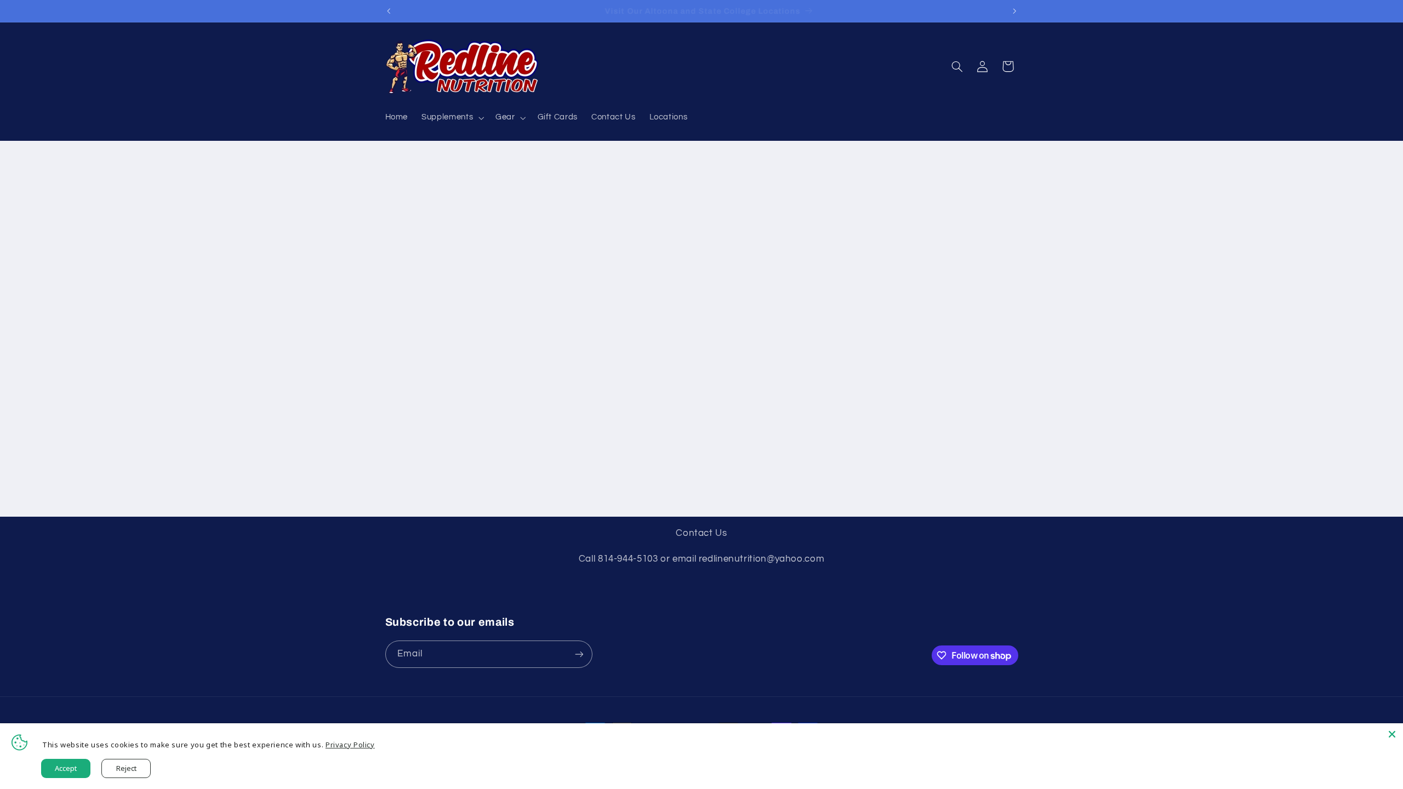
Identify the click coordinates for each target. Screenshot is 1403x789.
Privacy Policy (350, 745)
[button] (452, 118)
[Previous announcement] (389, 11)
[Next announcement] (1014, 11)
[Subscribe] (578, 654)
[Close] (1392, 734)
